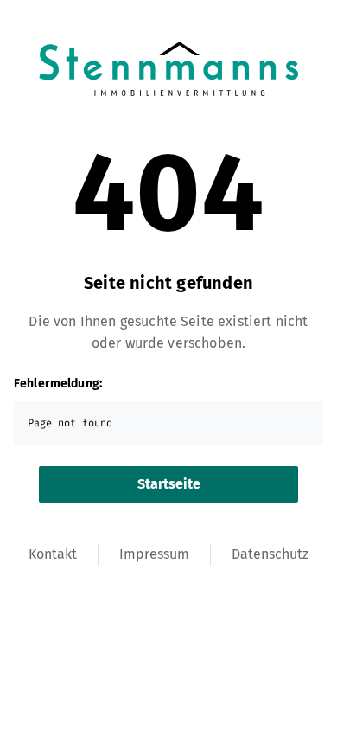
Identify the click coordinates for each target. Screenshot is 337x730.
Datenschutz (270, 554)
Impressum (154, 554)
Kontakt (53, 554)
